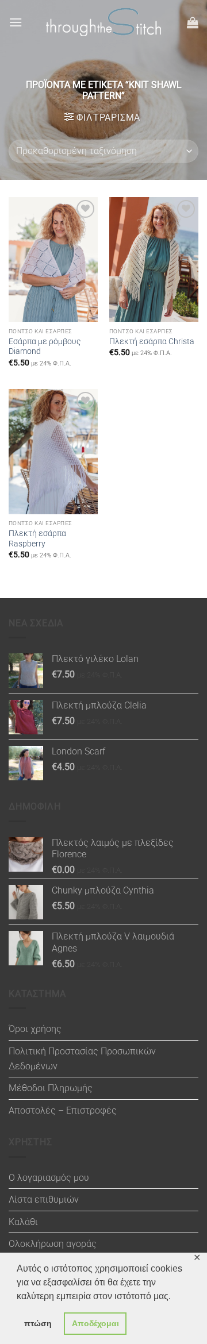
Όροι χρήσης (35, 1028)
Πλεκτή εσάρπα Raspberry (37, 538)
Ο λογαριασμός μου (49, 1177)
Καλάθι (23, 1221)
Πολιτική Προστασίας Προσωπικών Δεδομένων (82, 1059)
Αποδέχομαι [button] (95, 1323)
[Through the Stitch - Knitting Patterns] (103, 22)
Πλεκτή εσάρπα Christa (151, 341)
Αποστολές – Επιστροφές (63, 1110)
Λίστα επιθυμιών (44, 1199)
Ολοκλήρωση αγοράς (53, 1243)
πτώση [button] (38, 1323)
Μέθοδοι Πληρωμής (51, 1088)
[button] (15, 22)
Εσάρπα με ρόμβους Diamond (45, 346)
